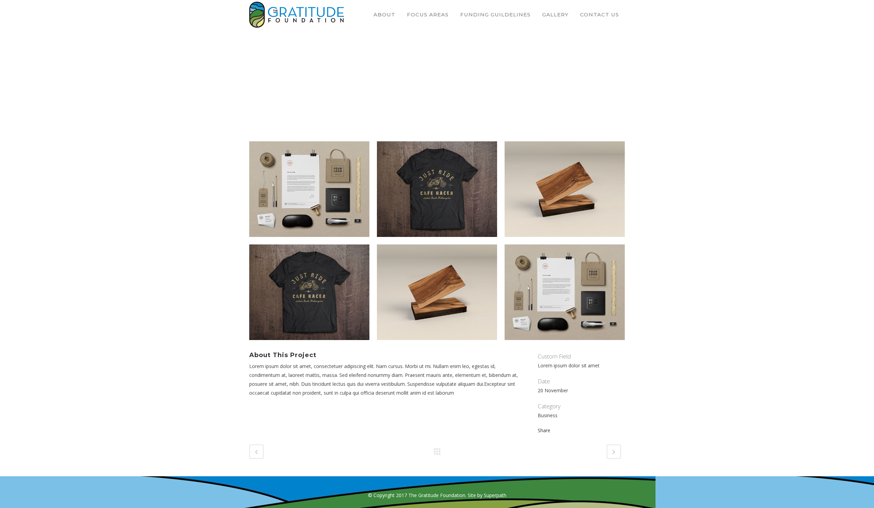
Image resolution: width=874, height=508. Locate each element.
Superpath (495, 495)
